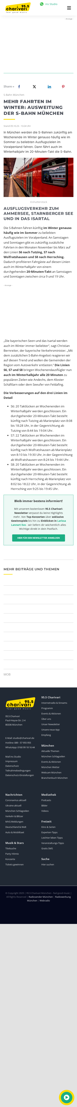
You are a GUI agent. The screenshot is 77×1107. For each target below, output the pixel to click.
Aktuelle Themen (50, 751)
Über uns (46, 718)
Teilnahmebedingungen (18, 770)
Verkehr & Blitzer (14, 816)
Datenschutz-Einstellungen (19, 775)
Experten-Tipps (49, 832)
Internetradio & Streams (54, 702)
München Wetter (50, 767)
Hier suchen (47, 864)
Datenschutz (12, 765)
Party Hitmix (12, 853)
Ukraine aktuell (13, 805)
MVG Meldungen (14, 821)
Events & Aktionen (51, 713)
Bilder (44, 805)
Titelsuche (10, 848)
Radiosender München (41, 896)
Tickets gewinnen (14, 864)
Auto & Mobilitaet (14, 832)
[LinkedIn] (49, 86)
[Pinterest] (63, 86)
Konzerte (10, 859)
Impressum (11, 761)
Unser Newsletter (50, 724)
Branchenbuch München (54, 777)
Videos (45, 810)
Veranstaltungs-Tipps (52, 843)
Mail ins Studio (13, 756)
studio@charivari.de (23, 738)
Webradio (45, 900)
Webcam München (51, 772)
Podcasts (46, 800)
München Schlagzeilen (53, 756)
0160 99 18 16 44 (26, 747)
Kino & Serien (48, 827)
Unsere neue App (50, 729)
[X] (34, 86)
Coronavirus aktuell (15, 800)
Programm (47, 708)
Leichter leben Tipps (52, 837)
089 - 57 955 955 (22, 742)
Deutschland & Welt (15, 827)
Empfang (46, 735)
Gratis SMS (47, 848)
